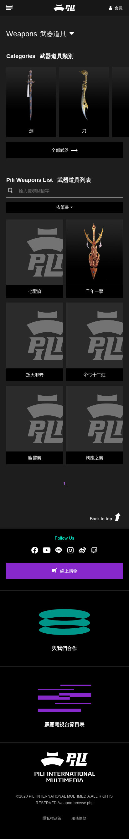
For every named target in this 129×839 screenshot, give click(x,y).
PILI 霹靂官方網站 (64, 7)
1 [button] (64, 483)
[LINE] (58, 550)
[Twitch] (94, 550)
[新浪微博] (82, 550)
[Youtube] (47, 550)
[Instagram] (70, 550)
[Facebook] (35, 550)
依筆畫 (62, 207)
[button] (116, 8)
